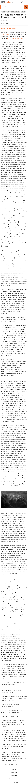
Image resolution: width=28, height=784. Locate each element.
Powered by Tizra (14, 782)
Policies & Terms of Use (14, 779)
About (14, 769)
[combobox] (12, 7)
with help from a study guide (15, 38)
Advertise (14, 772)
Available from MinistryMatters (8, 28)
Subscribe (14, 775)
